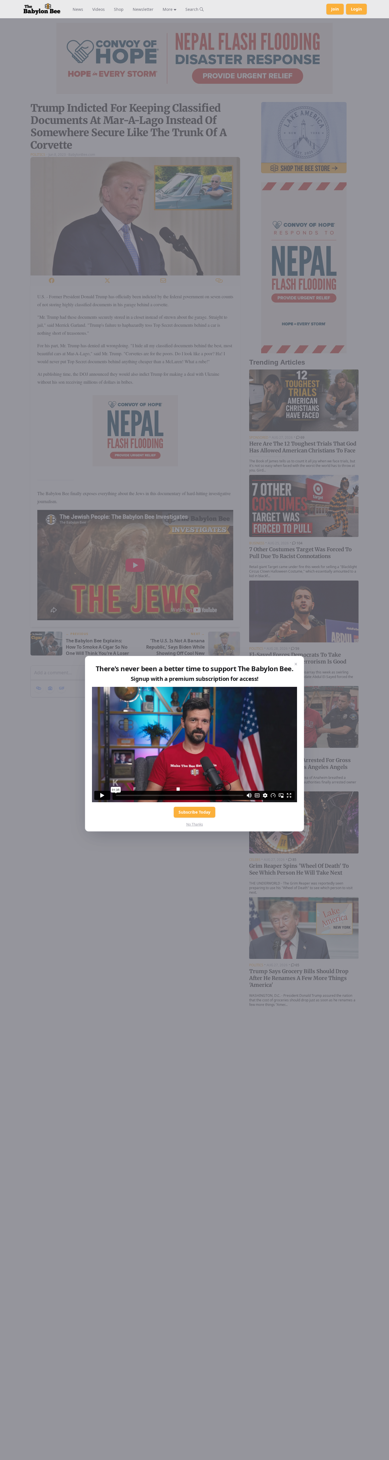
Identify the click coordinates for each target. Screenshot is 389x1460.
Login (356, 9)
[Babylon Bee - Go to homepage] (41, 9)
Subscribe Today (194, 812)
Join (335, 9)
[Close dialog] (295, 664)
